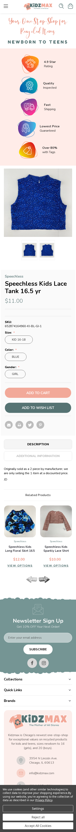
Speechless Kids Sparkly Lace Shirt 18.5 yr (56, 551)
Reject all (38, 817)
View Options (20, 566)
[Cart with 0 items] (70, 6)
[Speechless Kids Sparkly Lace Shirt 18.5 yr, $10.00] (56, 521)
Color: (9, 350)
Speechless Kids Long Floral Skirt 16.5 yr (20, 551)
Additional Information (38, 456)
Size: (8, 333)
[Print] (19, 425)
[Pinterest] (40, 425)
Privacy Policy (43, 800)
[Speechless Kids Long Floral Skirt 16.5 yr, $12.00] (20, 521)
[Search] (61, 6)
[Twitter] (30, 425)
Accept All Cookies (38, 826)
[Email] (9, 425)
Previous (31, 579)
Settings (38, 808)
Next (44, 579)
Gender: (11, 367)
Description (38, 444)
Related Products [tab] (38, 495)
